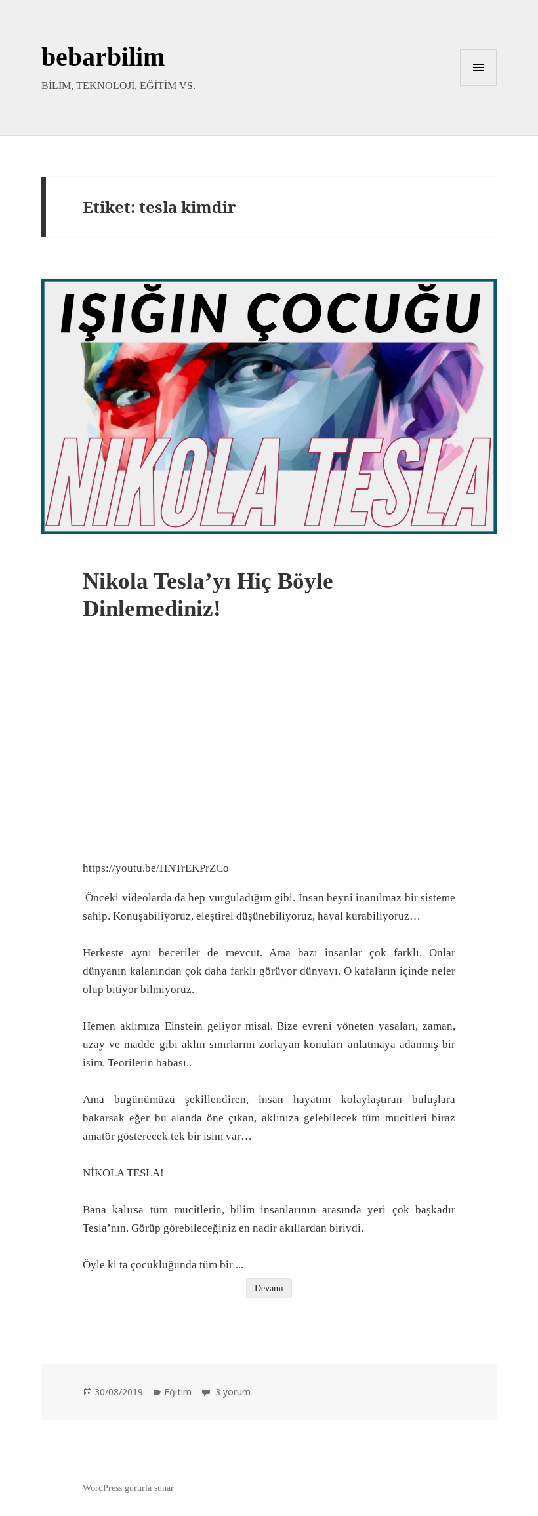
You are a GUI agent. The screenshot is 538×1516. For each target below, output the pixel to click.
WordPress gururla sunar (128, 1488)
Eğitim (178, 1392)
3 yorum (232, 1392)
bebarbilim (103, 56)
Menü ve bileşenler (479, 85)
